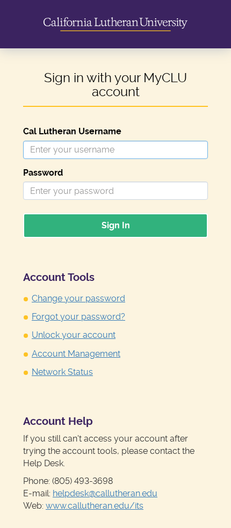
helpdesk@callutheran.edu (105, 493)
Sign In (116, 225)
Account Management (76, 354)
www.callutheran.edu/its (94, 506)
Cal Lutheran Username (72, 131)
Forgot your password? (78, 317)
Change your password (78, 298)
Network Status (62, 372)
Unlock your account (74, 335)
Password (43, 173)
